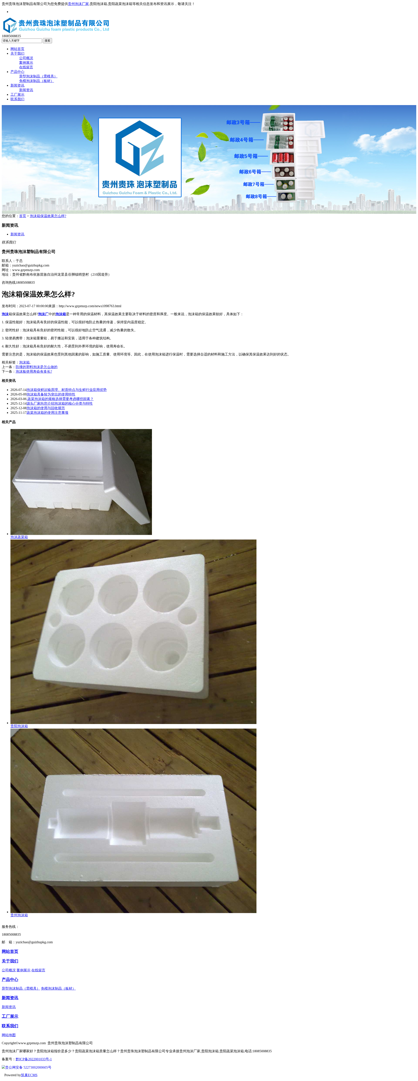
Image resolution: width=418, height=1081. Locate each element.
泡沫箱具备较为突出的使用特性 (51, 394)
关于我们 (17, 53)
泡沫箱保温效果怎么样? (48, 216)
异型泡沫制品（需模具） (38, 76)
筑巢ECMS (29, 1075)
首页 (22, 216)
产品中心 (17, 72)
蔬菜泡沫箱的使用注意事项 (47, 412)
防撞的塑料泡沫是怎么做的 (36, 367)
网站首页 (17, 49)
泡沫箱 (24, 362)
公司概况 (26, 58)
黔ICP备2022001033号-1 (34, 1059)
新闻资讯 (17, 85)
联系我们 (17, 99)
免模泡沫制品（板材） (36, 81)
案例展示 (26, 62)
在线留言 (26, 67)
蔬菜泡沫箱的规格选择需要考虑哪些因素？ (60, 399)
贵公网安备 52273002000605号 (28, 1067)
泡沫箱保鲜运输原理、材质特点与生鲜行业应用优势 (67, 390)
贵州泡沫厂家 (78, 4)
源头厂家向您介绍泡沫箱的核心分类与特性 (60, 403)
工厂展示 (17, 94)
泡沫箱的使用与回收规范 (46, 408)
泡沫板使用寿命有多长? (34, 371)
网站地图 (9, 1035)
